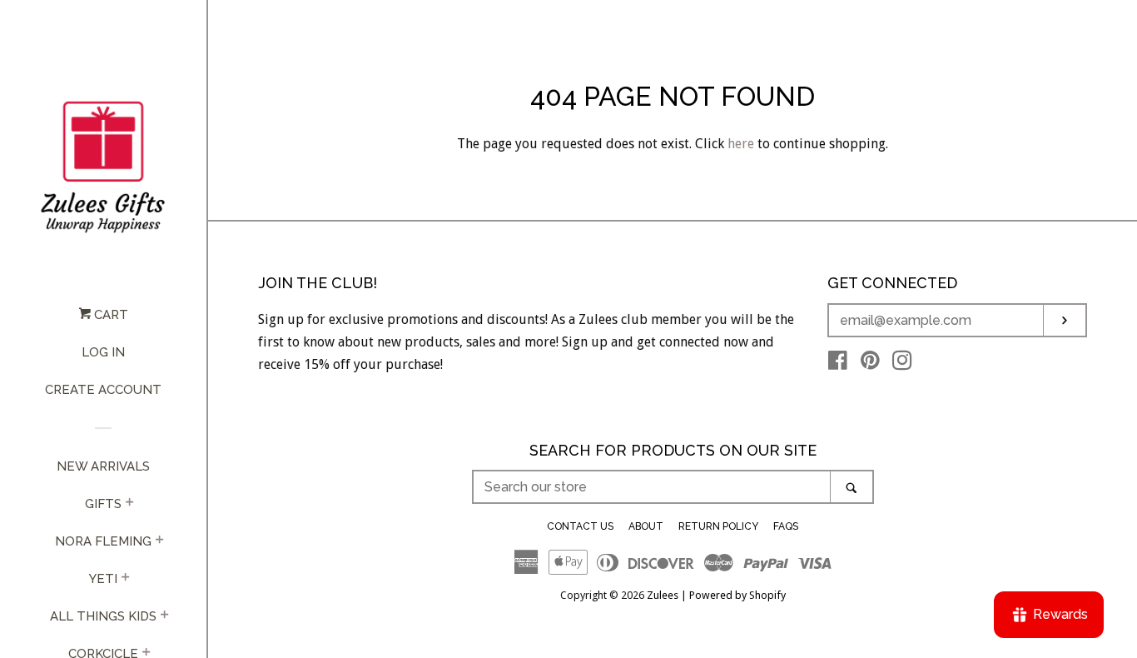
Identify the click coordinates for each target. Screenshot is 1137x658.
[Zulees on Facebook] (837, 363)
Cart (109, 314)
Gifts (103, 503)
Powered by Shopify (737, 595)
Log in (103, 352)
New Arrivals (103, 466)
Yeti (103, 578)
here (740, 144)
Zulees (662, 595)
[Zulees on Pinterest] (870, 363)
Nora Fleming (103, 541)
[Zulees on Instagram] (902, 363)
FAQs (785, 526)
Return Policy (718, 526)
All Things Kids (103, 616)
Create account (103, 389)
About (645, 526)
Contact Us (580, 526)
